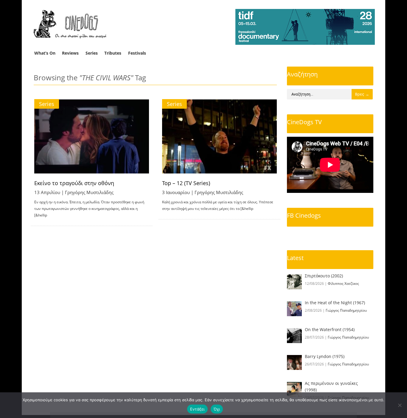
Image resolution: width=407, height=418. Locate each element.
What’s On (44, 53)
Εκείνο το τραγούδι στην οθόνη (74, 183)
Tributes (112, 53)
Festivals (137, 53)
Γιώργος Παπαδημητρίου (346, 310)
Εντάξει (197, 409)
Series (92, 53)
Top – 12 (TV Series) (186, 183)
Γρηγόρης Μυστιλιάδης (89, 192)
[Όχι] (400, 405)
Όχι (217, 409)
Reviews (70, 53)
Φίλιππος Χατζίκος (343, 283)
